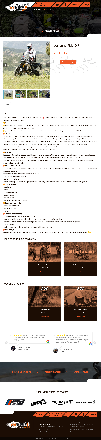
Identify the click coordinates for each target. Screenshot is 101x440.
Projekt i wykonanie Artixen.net (57, 438)
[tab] (7, 104)
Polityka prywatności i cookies (41, 438)
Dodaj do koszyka (68, 62)
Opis (7, 105)
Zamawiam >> (44, 272)
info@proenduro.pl (44, 4)
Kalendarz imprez (37, 9)
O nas (49, 9)
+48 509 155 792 (43, 6)
